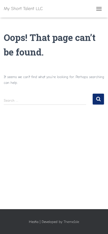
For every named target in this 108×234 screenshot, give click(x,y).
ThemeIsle (71, 222)
